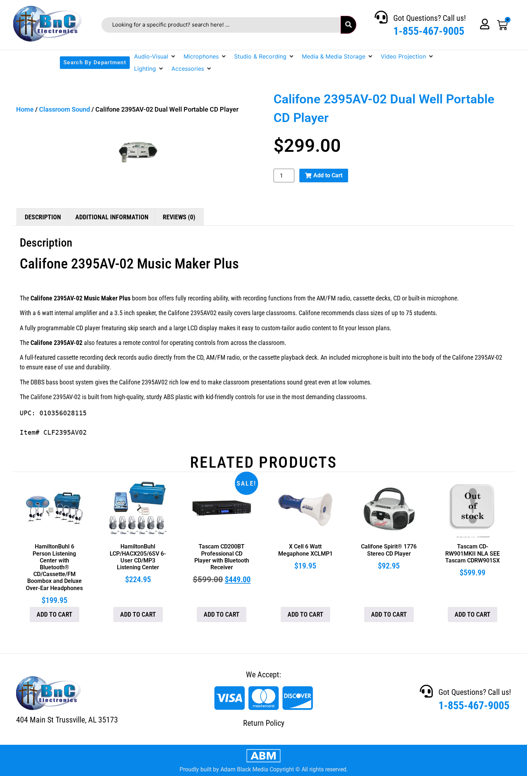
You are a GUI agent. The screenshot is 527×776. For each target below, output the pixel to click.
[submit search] (348, 25)
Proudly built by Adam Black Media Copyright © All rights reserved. (264, 769)
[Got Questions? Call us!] (381, 17)
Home (25, 109)
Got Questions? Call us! (429, 18)
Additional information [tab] (111, 217)
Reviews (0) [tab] (179, 217)
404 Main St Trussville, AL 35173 (67, 719)
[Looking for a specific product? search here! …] (221, 25)
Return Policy (263, 723)
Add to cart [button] (54, 614)
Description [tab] (43, 217)
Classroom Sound (64, 109)
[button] (155, 56)
